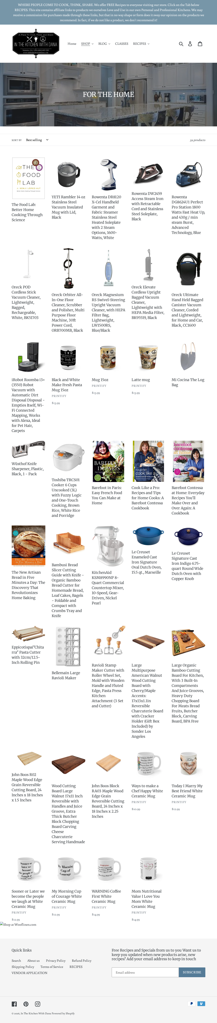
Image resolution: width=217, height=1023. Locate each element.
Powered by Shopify (63, 1013)
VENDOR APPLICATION (29, 973)
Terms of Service (51, 966)
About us (33, 960)
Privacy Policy (55, 960)
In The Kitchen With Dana (36, 1013)
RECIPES (76, 966)
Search (16, 960)
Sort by (17, 140)
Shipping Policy (23, 966)
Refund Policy (81, 960)
